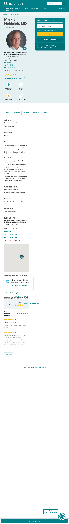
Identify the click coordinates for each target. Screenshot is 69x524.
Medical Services (34, 8)
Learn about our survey (21, 296)
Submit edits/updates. (40, 368)
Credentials (16, 112)
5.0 (14, 319)
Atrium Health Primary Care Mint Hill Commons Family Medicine (15, 53)
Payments (44, 8)
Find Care (17, 8)
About (7, 112)
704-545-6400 (12, 65)
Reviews (45, 112)
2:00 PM (50, 34)
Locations (25, 8)
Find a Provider (8, 8)
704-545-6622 (12, 67)
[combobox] (54, 3)
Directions (7, 62)
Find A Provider (14, 14)
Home (5, 14)
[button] (63, 3)
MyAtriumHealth (9, 10)
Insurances (36, 112)
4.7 (14, 75)
